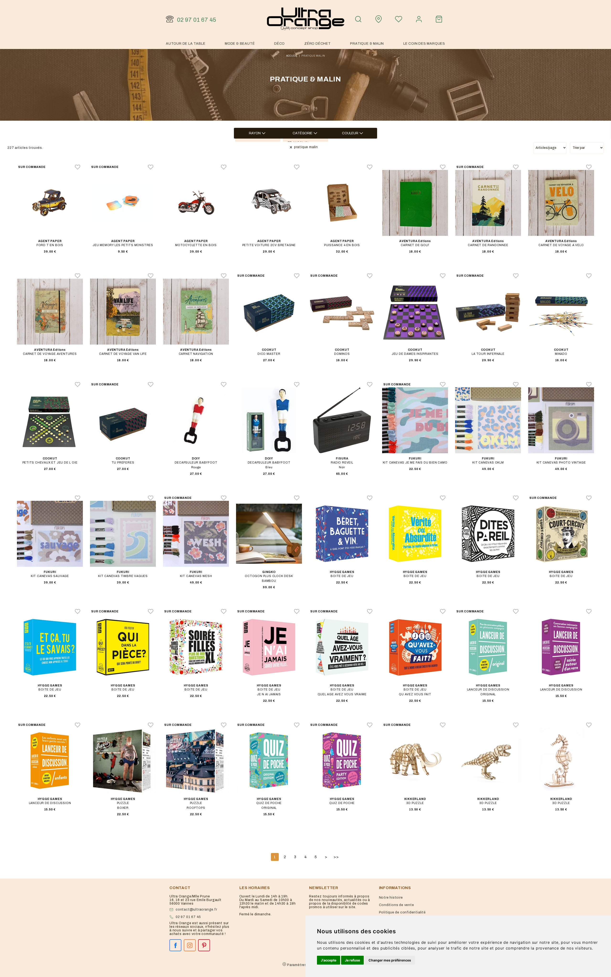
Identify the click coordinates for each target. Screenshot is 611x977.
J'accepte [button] (328, 960)
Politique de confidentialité (402, 912)
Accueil (292, 55)
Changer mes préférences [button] (390, 960)
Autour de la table (185, 43)
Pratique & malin (367, 43)
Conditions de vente (396, 905)
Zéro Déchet (317, 43)
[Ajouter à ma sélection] (77, 167)
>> (336, 857)
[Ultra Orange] (305, 19)
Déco (279, 43)
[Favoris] (398, 19)
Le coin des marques (424, 43)
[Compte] (419, 19)
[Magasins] (378, 19)
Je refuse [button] (352, 960)
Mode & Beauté (240, 43)
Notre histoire (391, 897)
